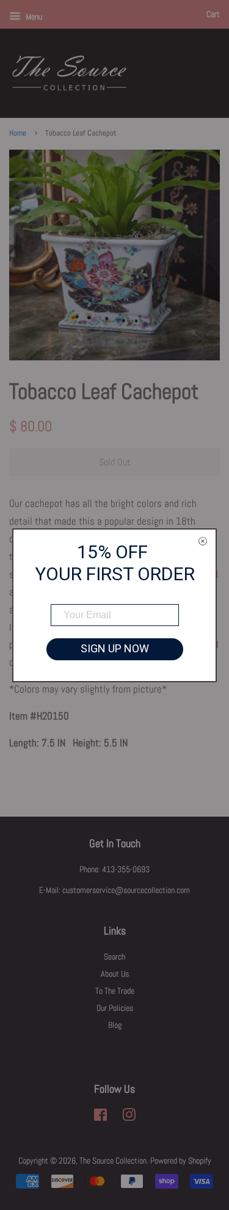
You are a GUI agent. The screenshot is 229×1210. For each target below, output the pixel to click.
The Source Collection (113, 1160)
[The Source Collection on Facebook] (100, 1117)
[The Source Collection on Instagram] (129, 1117)
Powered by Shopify (180, 1160)
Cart (213, 14)
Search (114, 956)
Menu (33, 16)
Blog (115, 1024)
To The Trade (114, 990)
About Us (115, 973)
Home (17, 133)
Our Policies (114, 1007)
